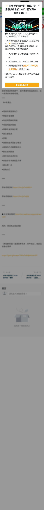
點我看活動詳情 (22, 85)
